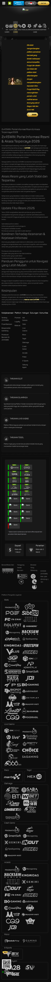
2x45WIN (27, 148)
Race (19, 30)
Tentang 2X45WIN (5, 319)
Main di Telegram (19, 3)
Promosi (18, 318)
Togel (24, 30)
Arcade (39, 30)
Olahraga (29, 30)
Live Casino (15, 31)
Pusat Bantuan (7, 324)
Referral (17, 325)
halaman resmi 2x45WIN (31, 299)
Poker (44, 30)
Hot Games (7, 31)
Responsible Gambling (6, 329)
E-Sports (25, 361)
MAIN (34, 114)
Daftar (43, 3)
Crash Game (35, 31)
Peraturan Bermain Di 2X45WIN (5, 337)
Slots (11, 30)
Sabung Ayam (25, 366)
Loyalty (17, 321)
